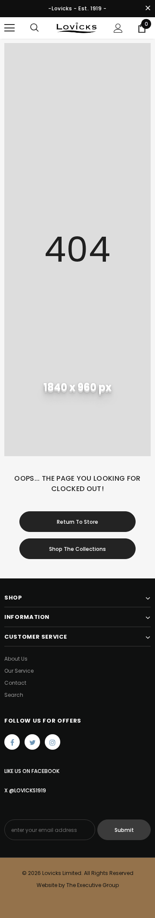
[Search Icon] (34, 28)
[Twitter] (32, 742)
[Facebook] (12, 742)
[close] (147, 8)
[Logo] (76, 28)
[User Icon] (118, 28)
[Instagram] (52, 742)
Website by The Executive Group (78, 885)
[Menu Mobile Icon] (9, 28)
